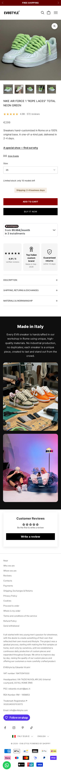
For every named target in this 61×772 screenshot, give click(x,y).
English (42, 736)
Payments (8, 585)
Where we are (9, 570)
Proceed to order (11, 605)
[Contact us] (7, 765)
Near (5, 560)
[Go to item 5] (51, 89)
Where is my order (11, 611)
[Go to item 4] (40, 89)
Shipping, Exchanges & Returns (18, 590)
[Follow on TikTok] (31, 727)
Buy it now (30, 211)
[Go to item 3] (30, 89)
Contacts (7, 580)
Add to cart (30, 201)
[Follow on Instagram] (14, 727)
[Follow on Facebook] (5, 727)
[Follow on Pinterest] (22, 727)
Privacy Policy (10, 596)
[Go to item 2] (19, 89)
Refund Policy (10, 621)
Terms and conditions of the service (20, 616)
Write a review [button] (30, 536)
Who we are (9, 565)
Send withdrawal (11, 626)
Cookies (7, 600)
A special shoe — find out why (20, 147)
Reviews (7, 575)
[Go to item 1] (8, 89)
